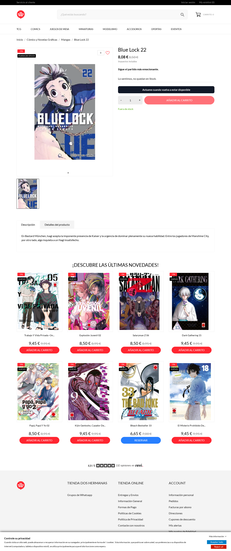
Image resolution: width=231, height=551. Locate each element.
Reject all (218, 546)
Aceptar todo (216, 542)
